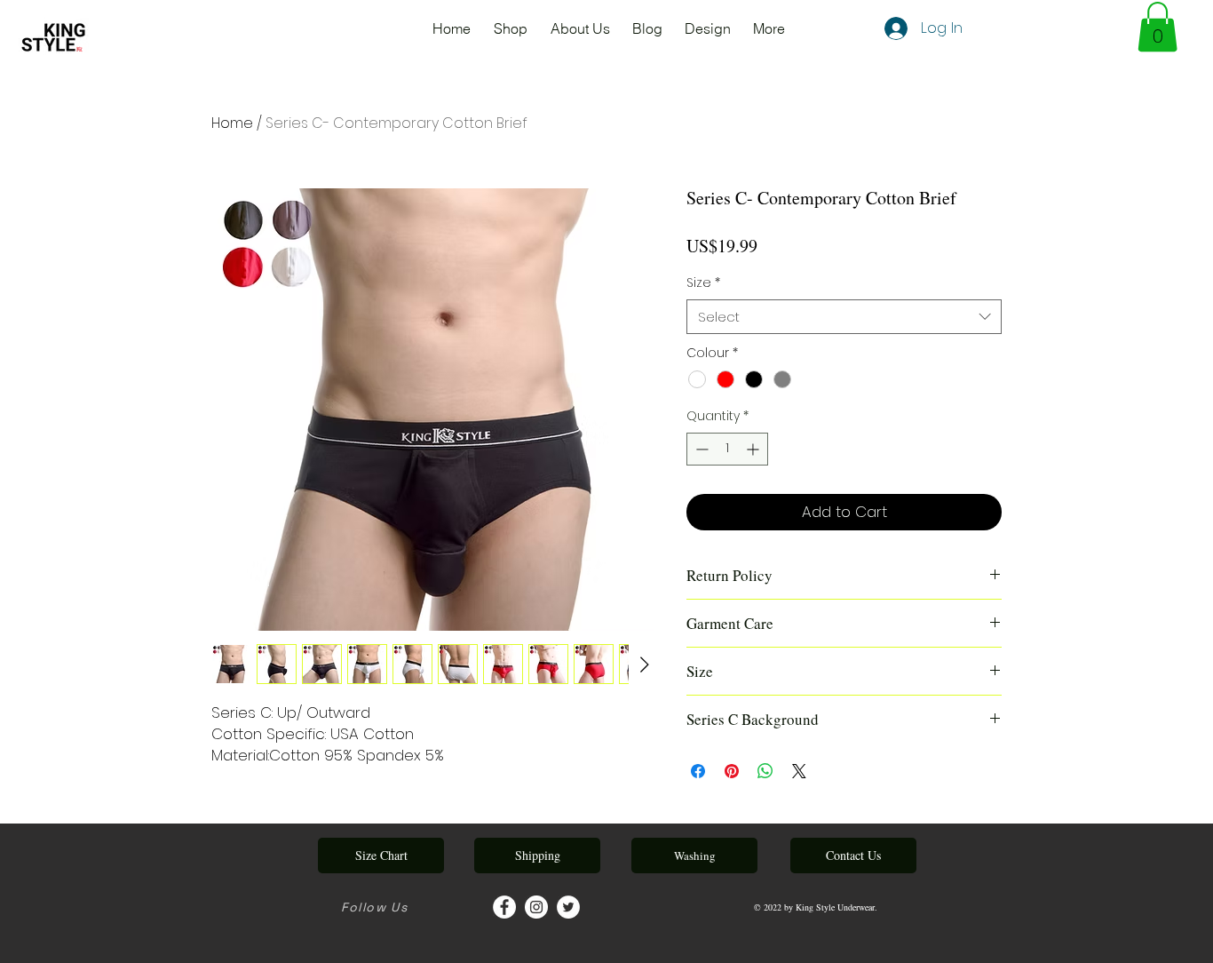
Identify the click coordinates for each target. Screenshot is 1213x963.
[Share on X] (799, 771)
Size (703, 283)
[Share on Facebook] (698, 771)
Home (232, 123)
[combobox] (844, 316)
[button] (1157, 27)
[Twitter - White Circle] (568, 907)
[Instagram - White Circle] (536, 907)
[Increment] (754, 449)
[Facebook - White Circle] (504, 907)
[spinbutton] (727, 449)
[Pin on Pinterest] (731, 771)
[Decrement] (700, 449)
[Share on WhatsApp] (765, 771)
